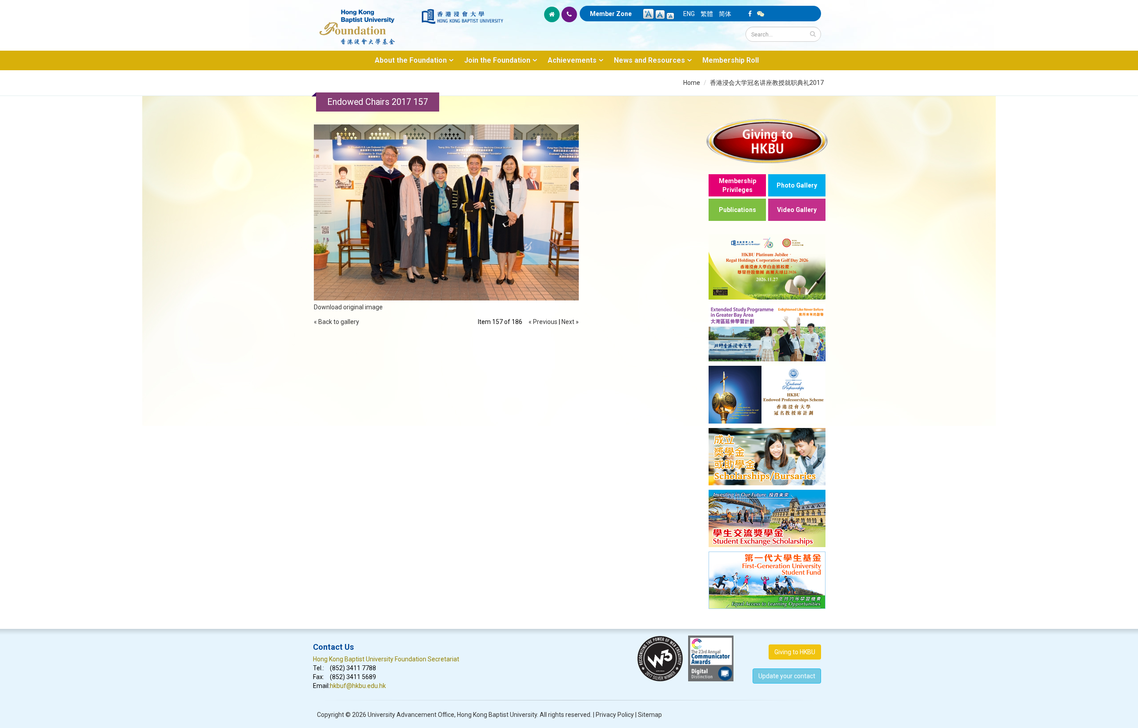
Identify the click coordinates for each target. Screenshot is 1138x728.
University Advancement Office (411, 714)
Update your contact (786, 676)
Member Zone (611, 13)
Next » (570, 321)
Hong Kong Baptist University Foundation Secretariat (386, 659)
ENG (689, 13)
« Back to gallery (336, 321)
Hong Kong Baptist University (497, 714)
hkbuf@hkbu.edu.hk (358, 685)
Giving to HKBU (794, 652)
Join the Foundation (497, 60)
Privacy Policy (615, 714)
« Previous (543, 321)
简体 (725, 13)
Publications (737, 209)
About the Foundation (411, 60)
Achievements (572, 60)
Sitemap (650, 714)
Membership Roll (730, 60)
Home (691, 82)
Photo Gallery (797, 185)
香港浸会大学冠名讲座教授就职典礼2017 (767, 82)
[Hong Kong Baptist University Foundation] (366, 22)
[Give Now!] (767, 140)
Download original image (348, 307)
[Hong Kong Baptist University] (462, 16)
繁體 (707, 13)
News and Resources (649, 60)
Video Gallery (797, 209)
